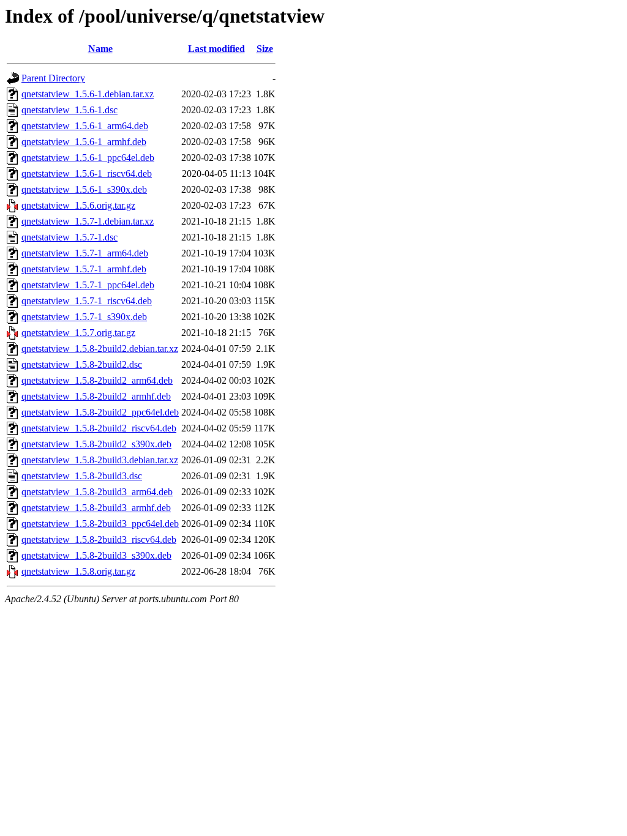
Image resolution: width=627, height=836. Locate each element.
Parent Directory (53, 78)
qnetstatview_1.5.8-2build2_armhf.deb (96, 396)
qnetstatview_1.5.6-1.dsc (69, 110)
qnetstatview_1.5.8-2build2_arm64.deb (97, 380)
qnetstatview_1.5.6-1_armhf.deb (83, 141)
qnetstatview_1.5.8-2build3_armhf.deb (96, 507)
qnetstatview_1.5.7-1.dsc (69, 237)
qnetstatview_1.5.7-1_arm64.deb (84, 253)
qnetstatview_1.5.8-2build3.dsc (81, 476)
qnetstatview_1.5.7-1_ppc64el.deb (87, 285)
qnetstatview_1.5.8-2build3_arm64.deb (97, 492)
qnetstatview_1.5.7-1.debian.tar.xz (87, 221)
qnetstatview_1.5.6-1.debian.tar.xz (87, 94)
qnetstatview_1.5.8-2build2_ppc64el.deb (100, 412)
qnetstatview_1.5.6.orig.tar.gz (78, 205)
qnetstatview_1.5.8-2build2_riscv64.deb (98, 428)
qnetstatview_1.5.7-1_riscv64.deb (86, 301)
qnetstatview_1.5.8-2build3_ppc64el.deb (100, 523)
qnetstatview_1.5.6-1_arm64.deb (84, 126)
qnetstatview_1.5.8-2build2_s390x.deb (96, 444)
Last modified (216, 48)
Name (100, 48)
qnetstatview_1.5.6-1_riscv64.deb (86, 173)
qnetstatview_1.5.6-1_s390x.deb (84, 189)
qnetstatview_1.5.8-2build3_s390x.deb (96, 555)
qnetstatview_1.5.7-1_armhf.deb (83, 269)
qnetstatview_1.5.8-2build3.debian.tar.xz (99, 460)
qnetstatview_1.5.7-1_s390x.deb (84, 317)
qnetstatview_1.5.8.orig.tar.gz (78, 571)
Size (265, 48)
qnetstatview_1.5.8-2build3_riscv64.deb (98, 539)
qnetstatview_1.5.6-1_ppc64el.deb (87, 157)
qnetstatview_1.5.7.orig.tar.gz (78, 332)
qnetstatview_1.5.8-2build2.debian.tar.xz (99, 348)
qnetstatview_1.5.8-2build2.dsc (81, 364)
